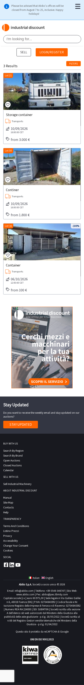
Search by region (13, 450)
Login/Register (52, 52)
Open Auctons (11, 460)
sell (23, 52)
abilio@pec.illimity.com (55, 594)
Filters (73, 63)
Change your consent (15, 545)
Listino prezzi (11, 531)
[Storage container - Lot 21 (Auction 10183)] (42, 91)
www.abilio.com (25, 594)
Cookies (8, 550)
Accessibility (10, 540)
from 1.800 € (20, 215)
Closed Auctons (12, 465)
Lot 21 (8, 75)
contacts (8, 507)
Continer (12, 190)
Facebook (5, 564)
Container (13, 265)
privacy (7, 536)
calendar (8, 470)
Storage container (19, 114)
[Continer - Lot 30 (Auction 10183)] (42, 166)
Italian (36, 578)
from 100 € (19, 290)
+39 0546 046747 (55, 591)
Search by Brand (13, 455)
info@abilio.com (24, 591)
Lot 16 (8, 226)
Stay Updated (20, 424)
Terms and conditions (16, 526)
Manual (7, 497)
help (6, 512)
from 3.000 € (20, 139)
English (49, 578)
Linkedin (11, 564)
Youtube (17, 564)
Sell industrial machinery (17, 484)
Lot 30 (8, 150)
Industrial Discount (23, 27)
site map (8, 502)
